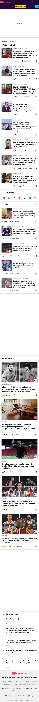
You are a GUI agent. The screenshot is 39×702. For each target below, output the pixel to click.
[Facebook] (4, 198)
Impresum (12, 688)
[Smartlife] (7, 684)
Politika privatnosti (28, 691)
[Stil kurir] (22, 681)
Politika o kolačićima (11, 691)
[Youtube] (19, 198)
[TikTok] (24, 198)
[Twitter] (14, 198)
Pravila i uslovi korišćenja (29, 688)
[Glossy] (28, 681)
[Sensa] (14, 684)
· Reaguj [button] (18, 168)
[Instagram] (9, 198)
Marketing (5, 688)
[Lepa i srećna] (35, 681)
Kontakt (18, 688)
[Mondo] (5, 2)
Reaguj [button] (17, 61)
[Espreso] (10, 681)
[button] (26, 61)
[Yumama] (23, 684)
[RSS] (34, 198)
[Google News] (29, 198)
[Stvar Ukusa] (32, 684)
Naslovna (4, 41)
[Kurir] (4, 681)
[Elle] (17, 681)
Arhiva (20, 691)
